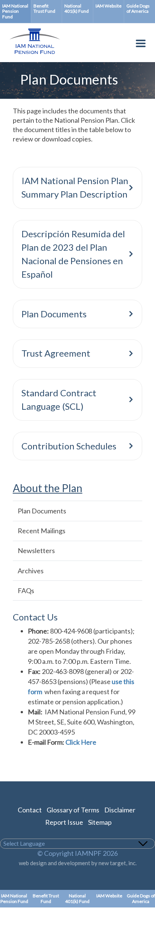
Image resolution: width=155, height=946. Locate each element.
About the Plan (47, 488)
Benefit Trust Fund (44, 8)
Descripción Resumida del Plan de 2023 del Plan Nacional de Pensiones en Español (73, 254)
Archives (31, 571)
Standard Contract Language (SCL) (58, 399)
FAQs (26, 590)
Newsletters (36, 550)
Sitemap (100, 822)
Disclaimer (119, 810)
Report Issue (64, 822)
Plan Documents (54, 313)
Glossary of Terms (73, 810)
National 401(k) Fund (76, 8)
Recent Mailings (41, 531)
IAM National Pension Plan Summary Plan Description (74, 187)
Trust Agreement (55, 353)
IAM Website (109, 6)
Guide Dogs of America (138, 8)
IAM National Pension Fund (15, 11)
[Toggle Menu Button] (140, 45)
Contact (30, 810)
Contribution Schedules (68, 445)
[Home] (31, 55)
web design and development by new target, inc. (78, 863)
